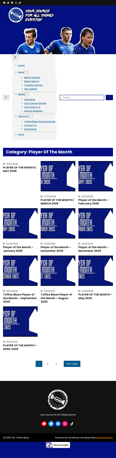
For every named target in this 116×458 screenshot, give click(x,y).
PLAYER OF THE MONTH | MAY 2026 (19, 169)
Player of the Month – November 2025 (93, 249)
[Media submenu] (27, 94)
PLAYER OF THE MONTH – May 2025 (95, 296)
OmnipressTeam (104, 437)
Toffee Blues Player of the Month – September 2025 (20, 298)
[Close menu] (15, 57)
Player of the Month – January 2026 (18, 249)
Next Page (72, 363)
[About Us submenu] (30, 116)
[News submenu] (26, 72)
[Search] (109, 97)
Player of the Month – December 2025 (56, 249)
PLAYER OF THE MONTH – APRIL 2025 (20, 347)
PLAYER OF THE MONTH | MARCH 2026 (57, 201)
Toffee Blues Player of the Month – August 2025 (56, 298)
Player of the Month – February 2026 (93, 201)
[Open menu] (6, 97)
